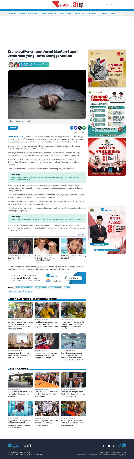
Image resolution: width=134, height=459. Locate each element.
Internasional (32, 14)
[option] (107, 69)
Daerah (22, 14)
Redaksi (101, 452)
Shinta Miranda (27, 64)
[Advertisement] (7, 46)
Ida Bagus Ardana (41, 288)
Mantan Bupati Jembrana (24, 288)
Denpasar (28, 291)
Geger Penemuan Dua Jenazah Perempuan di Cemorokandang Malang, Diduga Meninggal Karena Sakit (45, 178)
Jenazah (67, 288)
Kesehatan (103, 14)
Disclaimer (106, 455)
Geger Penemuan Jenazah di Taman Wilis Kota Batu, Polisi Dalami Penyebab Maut (46, 219)
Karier (124, 455)
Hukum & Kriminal (65, 14)
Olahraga (114, 14)
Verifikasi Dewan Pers (119, 452)
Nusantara (13, 14)
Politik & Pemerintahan (48, 14)
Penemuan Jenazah (15, 291)
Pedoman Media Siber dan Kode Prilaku (89, 455)
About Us (108, 452)
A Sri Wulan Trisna (55, 288)
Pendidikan (92, 14)
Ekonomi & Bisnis (80, 14)
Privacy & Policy (116, 455)
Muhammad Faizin (41, 64)
